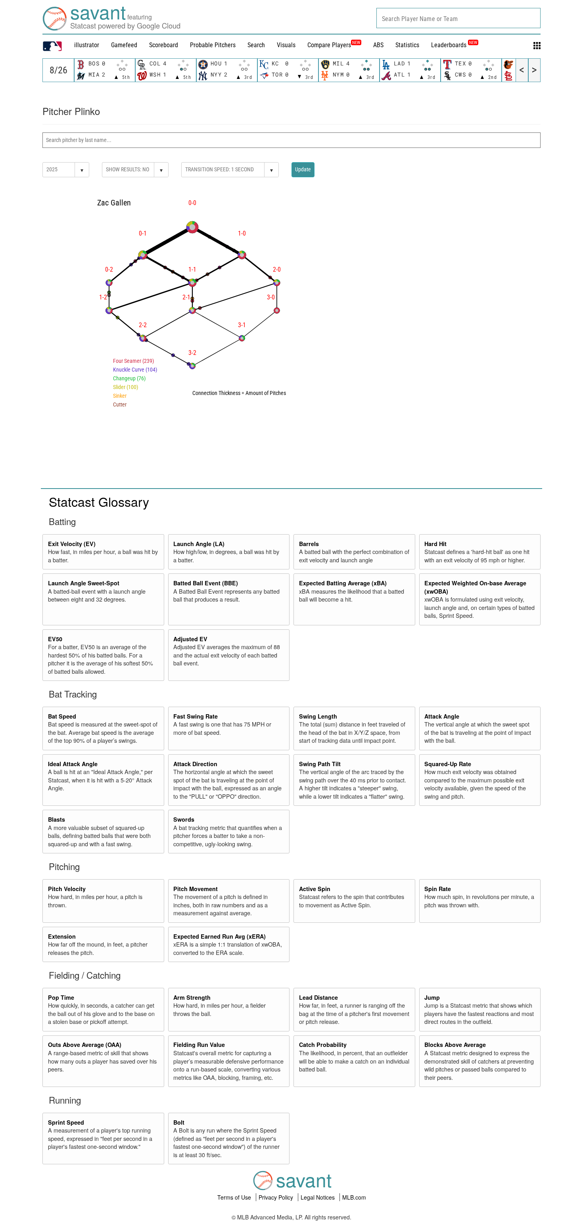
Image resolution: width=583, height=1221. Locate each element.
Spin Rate (437, 889)
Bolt (178, 1122)
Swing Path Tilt (320, 764)
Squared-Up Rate (447, 764)
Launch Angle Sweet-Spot (83, 583)
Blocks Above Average (455, 1044)
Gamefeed (124, 45)
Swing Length (318, 716)
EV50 (55, 639)
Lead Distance (318, 997)
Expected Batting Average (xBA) (343, 583)
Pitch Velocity (67, 889)
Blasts (56, 819)
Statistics (407, 45)
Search (256, 45)
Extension (62, 936)
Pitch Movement (195, 889)
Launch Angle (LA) (198, 544)
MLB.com (354, 1197)
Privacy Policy (277, 1197)
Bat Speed (62, 716)
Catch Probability (323, 1044)
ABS (378, 45)
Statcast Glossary (99, 501)
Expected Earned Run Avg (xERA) (219, 936)
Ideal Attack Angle (73, 764)
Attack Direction (195, 764)
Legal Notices (318, 1197)
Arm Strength (192, 997)
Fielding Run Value (199, 1044)
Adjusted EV (190, 639)
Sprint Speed (66, 1122)
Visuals (286, 45)
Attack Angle (441, 716)
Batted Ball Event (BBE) (205, 583)
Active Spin (314, 889)
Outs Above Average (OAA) (84, 1044)
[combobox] (458, 18)
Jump (432, 997)
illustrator (86, 45)
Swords (183, 819)
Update (303, 169)
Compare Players (329, 45)
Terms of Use (235, 1197)
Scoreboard (163, 45)
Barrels (309, 544)
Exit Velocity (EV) (72, 544)
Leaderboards (454, 45)
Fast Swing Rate (195, 716)
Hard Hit (435, 544)
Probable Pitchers (213, 45)
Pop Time (61, 997)
